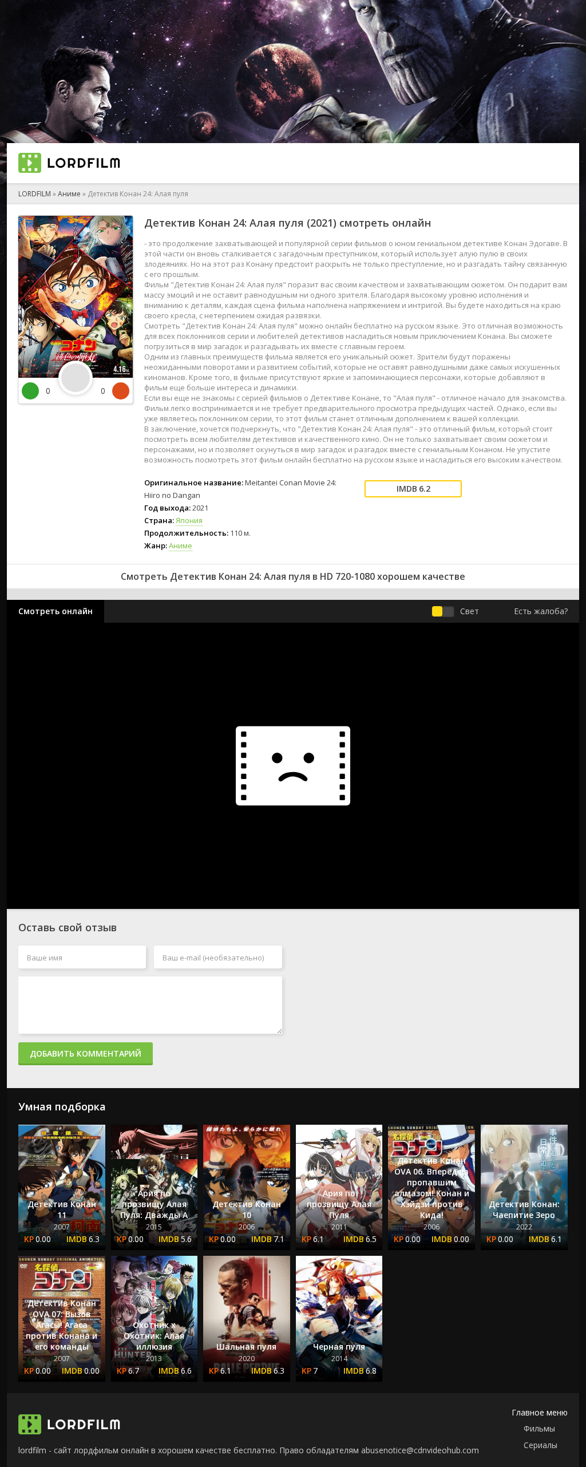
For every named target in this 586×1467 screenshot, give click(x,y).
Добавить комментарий (85, 1053)
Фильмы (539, 1428)
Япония (189, 520)
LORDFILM (34, 194)
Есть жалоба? (541, 611)
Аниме (69, 194)
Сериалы (540, 1445)
